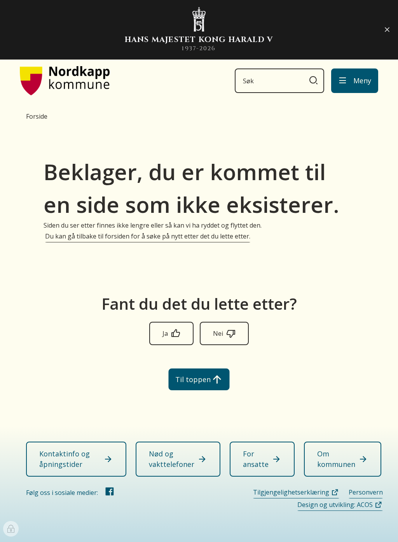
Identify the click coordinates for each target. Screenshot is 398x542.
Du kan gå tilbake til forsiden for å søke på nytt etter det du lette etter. (147, 236)
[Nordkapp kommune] (64, 80)
